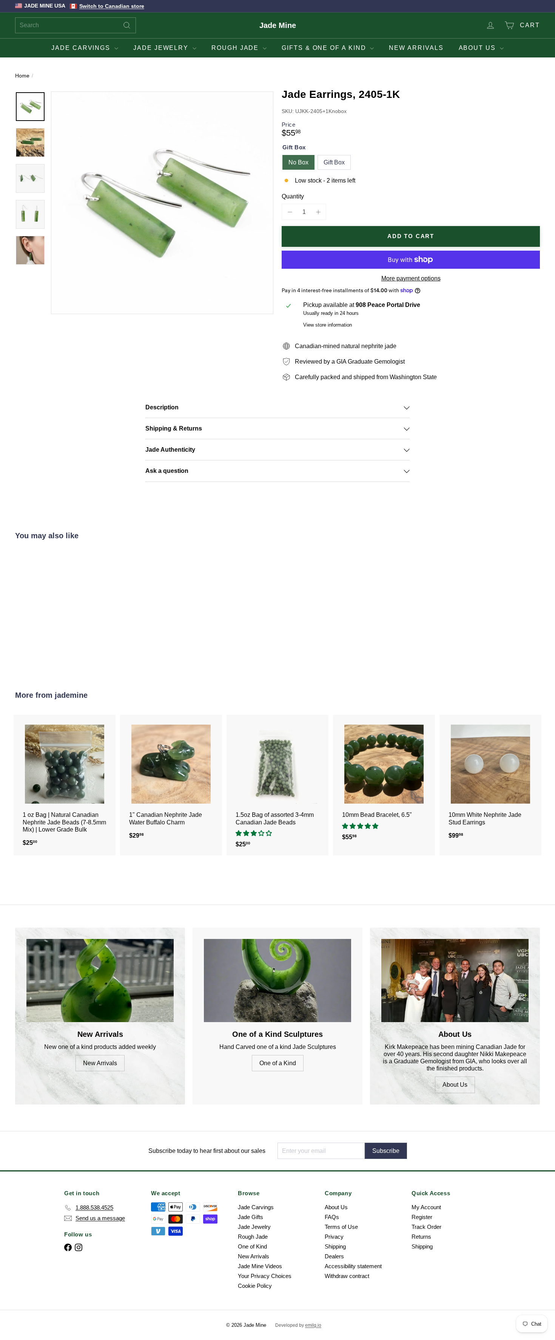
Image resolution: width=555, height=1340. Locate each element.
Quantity (293, 196)
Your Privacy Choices (264, 1276)
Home (22, 76)
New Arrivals (416, 48)
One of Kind (252, 1246)
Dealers (334, 1256)
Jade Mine (277, 25)
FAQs (332, 1217)
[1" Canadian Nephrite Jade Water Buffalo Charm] (171, 781)
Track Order (426, 1227)
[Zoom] (162, 203)
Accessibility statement (353, 1266)
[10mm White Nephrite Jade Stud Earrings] (490, 781)
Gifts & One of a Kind (325, 48)
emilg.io (313, 1325)
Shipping (335, 1246)
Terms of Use (341, 1227)
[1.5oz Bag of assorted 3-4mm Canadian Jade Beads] (277, 785)
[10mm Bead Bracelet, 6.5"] (384, 782)
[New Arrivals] (100, 980)
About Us (478, 48)
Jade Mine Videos (260, 1266)
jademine (71, 695)
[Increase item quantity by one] (318, 212)
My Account (426, 1207)
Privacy (334, 1236)
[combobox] (75, 25)
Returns (421, 1236)
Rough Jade (236, 48)
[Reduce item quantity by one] (290, 212)
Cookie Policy (255, 1286)
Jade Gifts (250, 1217)
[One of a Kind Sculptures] (277, 980)
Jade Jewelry (162, 48)
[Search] (127, 25)
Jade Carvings (82, 48)
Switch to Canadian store (111, 6)
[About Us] (455, 980)
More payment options (411, 278)
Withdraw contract (347, 1276)
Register (422, 1217)
